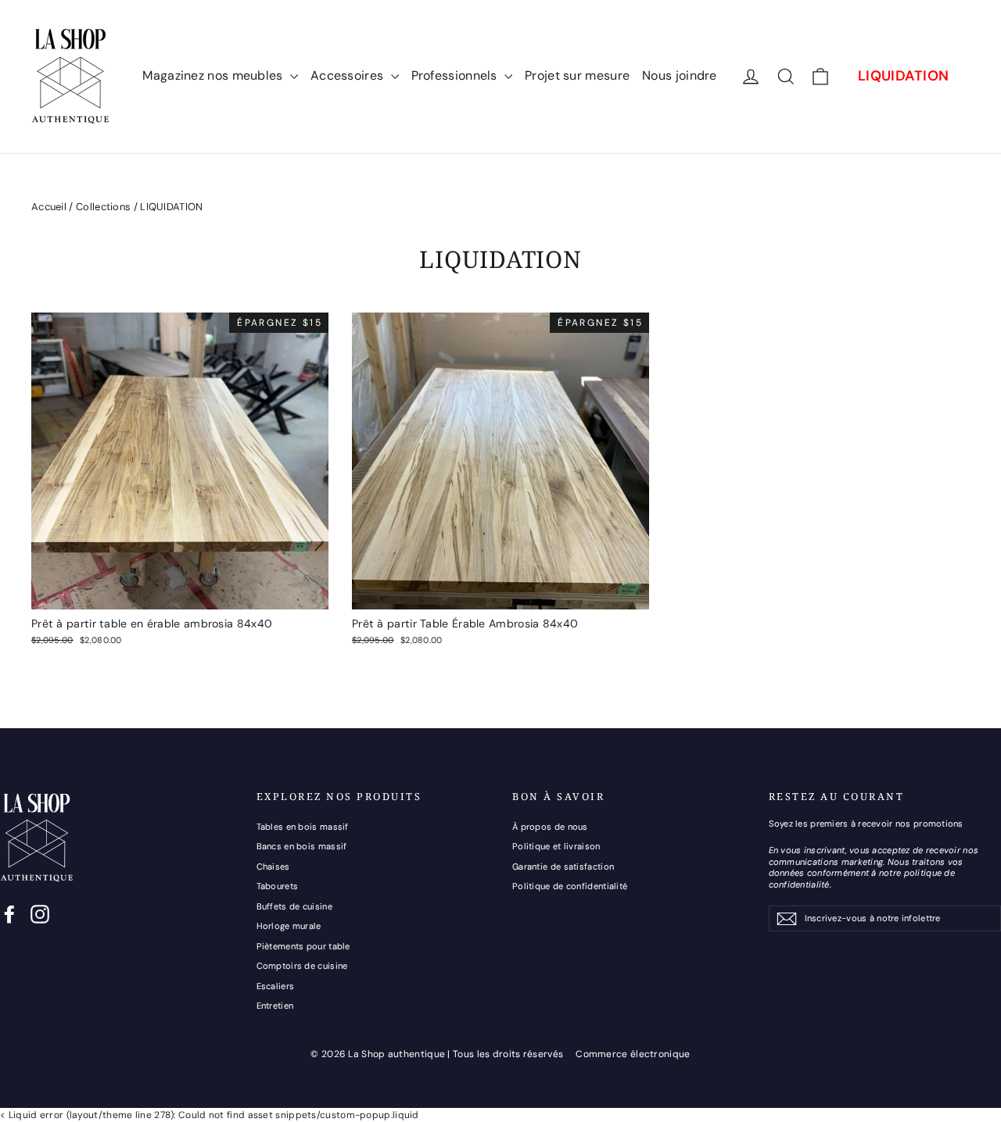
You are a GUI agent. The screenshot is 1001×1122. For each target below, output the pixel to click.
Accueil (48, 206)
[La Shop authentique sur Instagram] (39, 914)
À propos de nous (550, 826)
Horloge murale (289, 925)
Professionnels (456, 75)
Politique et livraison (556, 846)
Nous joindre (679, 75)
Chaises (273, 866)
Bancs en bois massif (302, 846)
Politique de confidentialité (569, 886)
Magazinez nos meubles (214, 75)
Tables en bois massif (303, 826)
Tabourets (278, 886)
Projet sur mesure (577, 75)
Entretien (275, 1005)
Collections (103, 206)
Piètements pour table (303, 946)
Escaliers (276, 986)
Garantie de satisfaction (563, 866)
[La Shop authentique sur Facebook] (9, 914)
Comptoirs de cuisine (302, 965)
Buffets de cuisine (294, 906)
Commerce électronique (633, 1054)
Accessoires (348, 75)
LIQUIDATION (903, 75)
